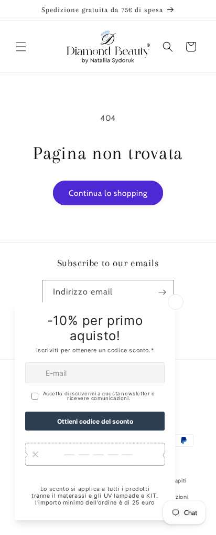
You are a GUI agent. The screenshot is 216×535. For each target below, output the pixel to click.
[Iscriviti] (162, 292)
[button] (21, 46)
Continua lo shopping (108, 193)
